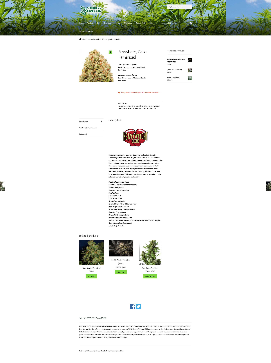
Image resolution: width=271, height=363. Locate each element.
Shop (151, 23)
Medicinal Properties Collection (145, 108)
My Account (128, 23)
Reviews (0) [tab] (83, 134)
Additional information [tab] (87, 128)
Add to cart (91, 276)
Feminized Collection (93, 39)
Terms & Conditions (86, 31)
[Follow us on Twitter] (138, 308)
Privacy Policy (141, 23)
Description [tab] (83, 122)
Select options (150, 276)
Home (81, 23)
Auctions (90, 23)
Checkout (107, 23)
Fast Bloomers (131, 106)
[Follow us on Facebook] (132, 308)
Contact (117, 23)
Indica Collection (128, 108)
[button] (110, 52)
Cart (98, 23)
